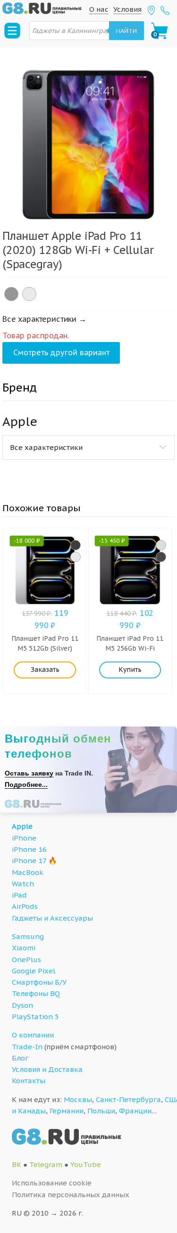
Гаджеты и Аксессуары (52, 918)
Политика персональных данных (70, 1194)
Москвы (78, 1099)
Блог (20, 1057)
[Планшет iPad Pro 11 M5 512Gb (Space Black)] (75, 545)
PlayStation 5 (35, 1016)
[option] (88, 134)
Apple (22, 826)
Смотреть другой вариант (61, 352)
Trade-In (27, 1046)
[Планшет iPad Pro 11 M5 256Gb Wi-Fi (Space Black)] (161, 557)
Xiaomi (23, 947)
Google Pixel (33, 970)
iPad (19, 894)
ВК (16, 1164)
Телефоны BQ (36, 993)
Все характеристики (46, 447)
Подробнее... (26, 784)
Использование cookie (52, 1182)
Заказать (45, 669)
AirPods (25, 906)
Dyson (22, 1005)
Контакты (28, 1080)
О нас (99, 9)
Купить (130, 669)
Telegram (45, 1164)
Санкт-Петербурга (128, 1099)
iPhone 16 (29, 849)
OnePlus (26, 959)
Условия (127, 9)
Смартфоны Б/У (39, 982)
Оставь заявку (29, 773)
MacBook (27, 872)
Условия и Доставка (47, 1069)
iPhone (24, 837)
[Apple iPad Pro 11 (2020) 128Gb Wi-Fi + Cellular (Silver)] (29, 294)
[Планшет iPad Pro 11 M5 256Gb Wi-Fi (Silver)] (161, 545)
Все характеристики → (44, 319)
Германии (67, 1110)
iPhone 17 (29, 860)
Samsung (28, 936)
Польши (101, 1110)
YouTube (85, 1164)
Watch (23, 883)
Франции (135, 1110)
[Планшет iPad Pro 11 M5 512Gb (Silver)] (75, 557)
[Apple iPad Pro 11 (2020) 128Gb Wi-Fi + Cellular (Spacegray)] (11, 294)
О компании (33, 1034)
